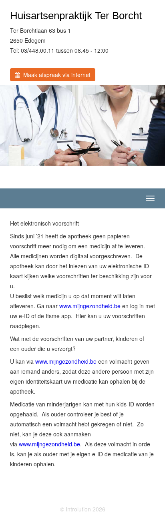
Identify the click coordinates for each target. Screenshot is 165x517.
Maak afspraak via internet (55, 75)
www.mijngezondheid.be (90, 306)
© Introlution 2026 (82, 509)
